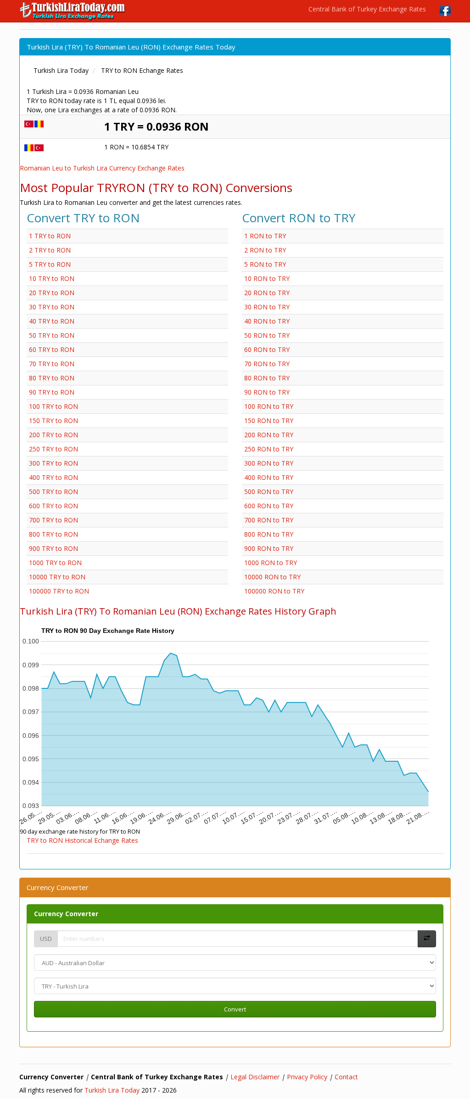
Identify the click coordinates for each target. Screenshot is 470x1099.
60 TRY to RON (51, 349)
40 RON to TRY (267, 321)
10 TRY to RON (51, 278)
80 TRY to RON (51, 378)
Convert (235, 1009)
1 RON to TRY (265, 235)
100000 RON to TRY (274, 591)
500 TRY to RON (53, 491)
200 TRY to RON (53, 434)
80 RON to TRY (267, 378)
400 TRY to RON (53, 477)
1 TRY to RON (50, 235)
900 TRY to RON (53, 548)
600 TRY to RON (53, 505)
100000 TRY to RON (59, 591)
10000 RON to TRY (272, 576)
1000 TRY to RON (55, 562)
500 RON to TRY (268, 491)
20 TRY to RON (51, 292)
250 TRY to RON (53, 449)
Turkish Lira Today (112, 1090)
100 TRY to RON (53, 406)
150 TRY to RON (53, 420)
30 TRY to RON (51, 306)
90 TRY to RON (51, 392)
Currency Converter (66, 913)
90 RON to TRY (267, 392)
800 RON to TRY (268, 534)
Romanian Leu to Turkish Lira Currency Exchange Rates (102, 168)
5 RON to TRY (265, 264)
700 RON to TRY (268, 520)
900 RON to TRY (268, 548)
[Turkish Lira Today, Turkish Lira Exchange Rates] (73, 11)
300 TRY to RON (53, 463)
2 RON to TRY (265, 250)
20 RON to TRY (267, 292)
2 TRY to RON (50, 250)
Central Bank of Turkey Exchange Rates (367, 9)
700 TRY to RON (53, 520)
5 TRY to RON (50, 264)
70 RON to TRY (267, 363)
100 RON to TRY (268, 406)
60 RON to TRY (267, 349)
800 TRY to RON (53, 534)
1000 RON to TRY (270, 562)
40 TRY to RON (51, 321)
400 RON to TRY (268, 477)
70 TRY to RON (51, 363)
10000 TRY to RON (57, 576)
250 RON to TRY (268, 449)
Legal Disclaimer (255, 1076)
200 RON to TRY (268, 434)
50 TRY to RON (51, 335)
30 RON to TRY (267, 306)
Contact (346, 1076)
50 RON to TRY (267, 335)
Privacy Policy (307, 1076)
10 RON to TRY (267, 278)
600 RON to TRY (268, 505)
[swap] (427, 938)
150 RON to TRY (268, 420)
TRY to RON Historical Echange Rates (82, 840)
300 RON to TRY (268, 463)
